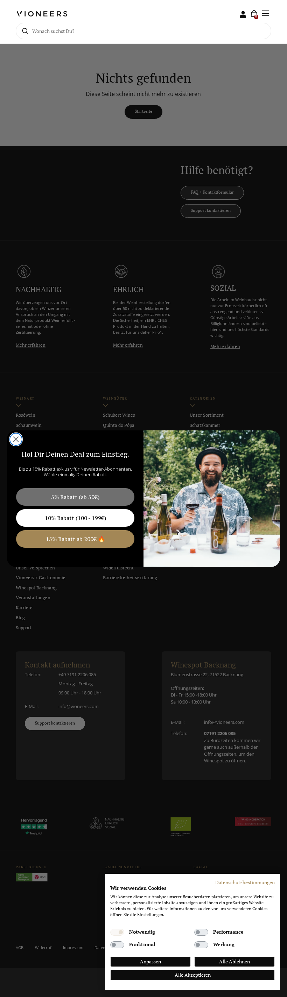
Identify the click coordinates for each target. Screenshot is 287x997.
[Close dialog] (16, 439)
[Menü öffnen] (265, 13)
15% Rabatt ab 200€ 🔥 (75, 539)
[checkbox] (117, 932)
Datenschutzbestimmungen (245, 882)
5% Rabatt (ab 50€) (75, 497)
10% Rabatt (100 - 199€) (75, 518)
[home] (44, 13)
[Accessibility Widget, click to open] (276, 498)
